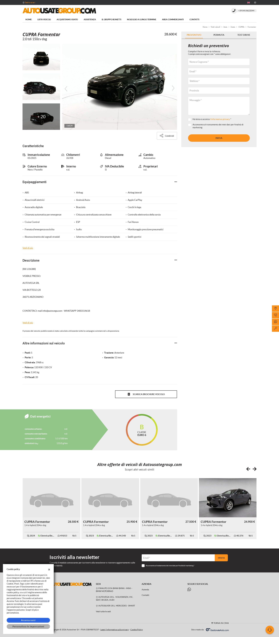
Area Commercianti (173, 19)
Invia (218, 138)
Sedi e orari (30, 2)
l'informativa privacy (220, 119)
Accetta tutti (28, 620)
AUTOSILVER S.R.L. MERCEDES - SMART (116, 606)
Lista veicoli (44, 19)
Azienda (145, 590)
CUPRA (241, 27)
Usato (233, 27)
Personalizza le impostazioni (28, 626)
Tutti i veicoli (215, 27)
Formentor (252, 27)
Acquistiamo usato (67, 19)
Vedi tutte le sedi (103, 611)
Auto (225, 27)
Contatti (194, 19)
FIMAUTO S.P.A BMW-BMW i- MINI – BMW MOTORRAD (114, 589)
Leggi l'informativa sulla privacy (114, 630)
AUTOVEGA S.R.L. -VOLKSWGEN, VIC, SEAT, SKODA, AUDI (114, 598)
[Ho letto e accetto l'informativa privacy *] (190, 119)
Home (28, 19)
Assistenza (90, 19)
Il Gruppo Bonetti (111, 19)
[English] (248, 2)
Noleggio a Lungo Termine (141, 19)
